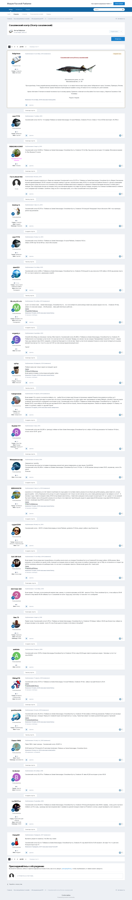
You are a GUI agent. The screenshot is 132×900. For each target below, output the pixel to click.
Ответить (118, 39)
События (24, 14)
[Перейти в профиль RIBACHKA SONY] (16, 153)
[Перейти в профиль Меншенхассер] (16, 466)
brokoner (16, 771)
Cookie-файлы (66, 895)
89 (17, 572)
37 (17, 693)
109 (17, 69)
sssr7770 (16, 116)
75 (17, 726)
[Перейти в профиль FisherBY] (16, 841)
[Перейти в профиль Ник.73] (16, 624)
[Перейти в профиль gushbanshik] (16, 716)
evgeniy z (16, 333)
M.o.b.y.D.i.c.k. (16, 301)
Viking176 (16, 678)
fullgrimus (21, 30)
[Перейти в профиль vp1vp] (16, 370)
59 (17, 132)
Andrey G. (16, 205)
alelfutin (16, 649)
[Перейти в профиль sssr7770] (16, 122)
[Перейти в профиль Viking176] (16, 684)
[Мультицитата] (26, 105)
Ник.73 (16, 617)
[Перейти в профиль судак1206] (16, 531)
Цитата (31, 105)
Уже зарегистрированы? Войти (101, 3)
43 (17, 817)
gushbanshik (16, 710)
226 (17, 633)
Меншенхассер (16, 460)
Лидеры (48, 14)
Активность (19, 9)
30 (17, 504)
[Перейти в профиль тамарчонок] (16, 400)
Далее (22, 46)
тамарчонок (16, 394)
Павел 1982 (16, 740)
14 (17, 379)
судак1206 (16, 525)
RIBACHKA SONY (16, 146)
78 (17, 850)
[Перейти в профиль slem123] (16, 274)
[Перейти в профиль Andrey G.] (16, 211)
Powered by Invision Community (66, 897)
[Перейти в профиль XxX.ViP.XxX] (16, 563)
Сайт (8, 14)
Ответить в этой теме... (26, 876)
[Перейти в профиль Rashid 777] (16, 432)
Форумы (16, 14)
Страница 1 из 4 (34, 46)
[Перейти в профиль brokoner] (16, 777)
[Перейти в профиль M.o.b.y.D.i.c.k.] (16, 308)
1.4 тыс (17, 283)
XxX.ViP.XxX (16, 557)
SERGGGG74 (16, 488)
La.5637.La (16, 801)
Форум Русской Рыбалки (19, 3)
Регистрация (119, 3)
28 (17, 317)
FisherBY (16, 835)
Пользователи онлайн (36, 14)
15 (17, 164)
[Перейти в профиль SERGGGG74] (16, 495)
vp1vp (16, 363)
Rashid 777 (16, 426)
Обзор (10, 9)
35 (17, 475)
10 (17, 409)
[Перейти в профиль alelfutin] (16, 656)
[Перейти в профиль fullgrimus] (11, 31)
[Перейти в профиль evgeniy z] (16, 340)
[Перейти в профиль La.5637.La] (16, 807)
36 (17, 540)
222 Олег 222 (16, 589)
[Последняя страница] (26, 47)
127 (17, 441)
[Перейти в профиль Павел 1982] (16, 747)
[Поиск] (123, 9)
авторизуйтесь (67, 868)
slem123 (16, 267)
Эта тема (116, 9)
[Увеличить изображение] (74, 68)
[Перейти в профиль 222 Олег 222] (16, 595)
